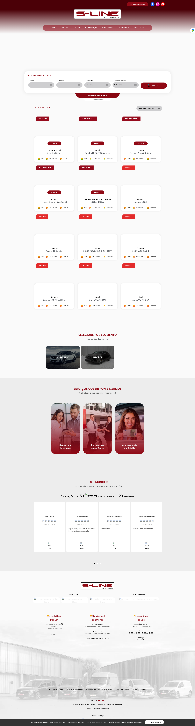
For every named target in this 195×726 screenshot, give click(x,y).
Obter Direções (54, 634)
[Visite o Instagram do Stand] (75, 600)
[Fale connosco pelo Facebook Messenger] (139, 599)
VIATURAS (64, 28)
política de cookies (134, 722)
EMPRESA (76, 28)
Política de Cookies (122, 689)
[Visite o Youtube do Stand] (102, 600)
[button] (94, 562)
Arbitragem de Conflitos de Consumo (99, 689)
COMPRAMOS (107, 28)
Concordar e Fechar (154, 722)
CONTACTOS (139, 28)
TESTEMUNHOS (123, 28)
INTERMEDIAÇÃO (91, 28)
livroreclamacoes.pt (140, 689)
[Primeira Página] (97, 9)
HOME (53, 28)
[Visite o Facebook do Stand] (47, 600)
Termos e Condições (56, 689)
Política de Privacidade (74, 689)
